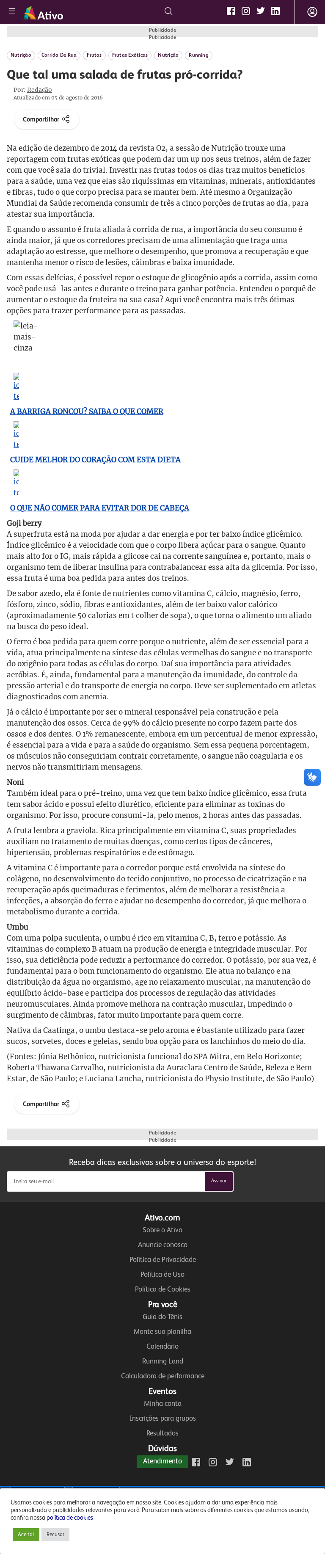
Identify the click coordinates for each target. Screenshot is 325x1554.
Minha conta (163, 1404)
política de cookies (70, 1518)
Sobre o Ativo (162, 1230)
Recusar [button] (55, 1534)
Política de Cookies (162, 1289)
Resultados (162, 1433)
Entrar (312, 12)
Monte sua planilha (162, 1332)
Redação (39, 90)
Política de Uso (162, 1274)
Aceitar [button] (26, 1534)
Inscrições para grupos (162, 1418)
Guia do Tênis (162, 1317)
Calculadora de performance (162, 1376)
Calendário (162, 1346)
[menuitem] (25, 1534)
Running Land (162, 1361)
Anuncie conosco (162, 1245)
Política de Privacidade (162, 1260)
